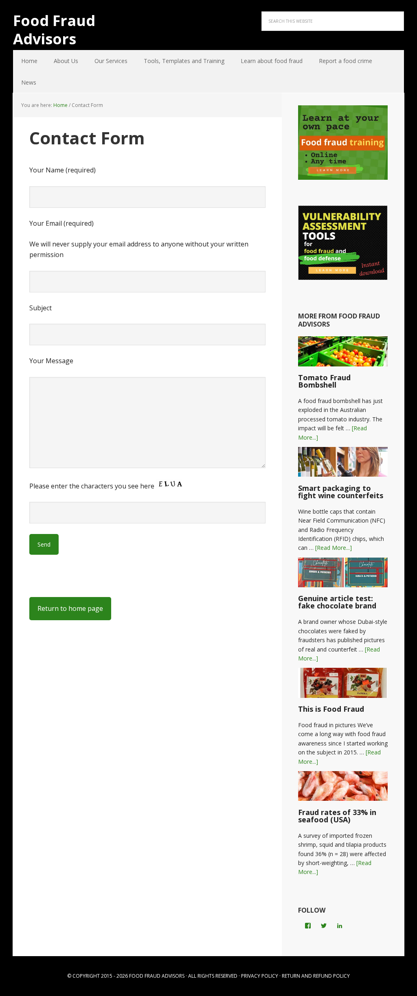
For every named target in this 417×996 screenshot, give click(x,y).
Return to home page (70, 608)
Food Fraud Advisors (54, 29)
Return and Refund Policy (316, 975)
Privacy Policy (259, 975)
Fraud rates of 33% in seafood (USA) (337, 815)
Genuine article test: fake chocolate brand (337, 601)
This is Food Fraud (331, 709)
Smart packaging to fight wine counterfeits (340, 491)
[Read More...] (333, 547)
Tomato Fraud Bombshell (324, 381)
